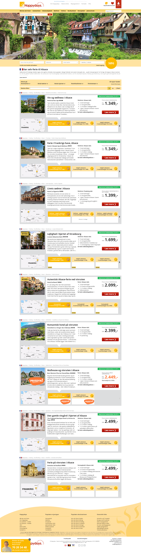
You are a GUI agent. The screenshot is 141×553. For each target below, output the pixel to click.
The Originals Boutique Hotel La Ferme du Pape (63, 410)
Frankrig (31, 92)
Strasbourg (48, 229)
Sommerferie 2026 (50, 523)
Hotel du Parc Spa (62, 92)
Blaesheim (48, 274)
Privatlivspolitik (67, 538)
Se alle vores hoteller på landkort (28, 65)
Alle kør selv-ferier (24, 518)
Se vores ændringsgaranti (103, 525)
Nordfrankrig (37, 92)
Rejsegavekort (75, 4)
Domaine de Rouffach (56, 457)
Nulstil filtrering (115, 84)
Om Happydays (54, 4)
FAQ (89, 4)
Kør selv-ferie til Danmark (78, 526)
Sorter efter (25, 88)
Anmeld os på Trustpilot (103, 518)
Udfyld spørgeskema (102, 526)
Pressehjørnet (23, 528)
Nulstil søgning (100, 65)
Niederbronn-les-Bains (51, 92)
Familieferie (48, 530)
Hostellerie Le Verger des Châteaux (60, 320)
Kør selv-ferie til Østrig (77, 520)
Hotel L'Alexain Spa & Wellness (59, 138)
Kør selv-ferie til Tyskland (77, 523)
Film (21, 525)
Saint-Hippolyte (49, 183)
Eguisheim (48, 410)
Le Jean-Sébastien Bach (57, 229)
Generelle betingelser (82, 538)
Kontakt (84, 4)
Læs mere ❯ (110, 112)
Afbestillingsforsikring (102, 528)
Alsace (43, 92)
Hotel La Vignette (58, 183)
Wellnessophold (49, 526)
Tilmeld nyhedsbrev (102, 530)
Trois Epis (48, 138)
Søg (111, 63)
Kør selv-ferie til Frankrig (77, 522)
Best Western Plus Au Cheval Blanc (61, 365)
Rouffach (48, 457)
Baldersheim (49, 365)
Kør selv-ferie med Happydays (59, 1)
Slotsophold (48, 518)
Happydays (25, 92)
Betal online (65, 4)
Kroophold (48, 522)
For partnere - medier (25, 522)
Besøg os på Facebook (103, 520)
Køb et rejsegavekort (102, 522)
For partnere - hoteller (25, 523)
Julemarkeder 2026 (50, 525)
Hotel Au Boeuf (55, 274)
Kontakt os (22, 530)
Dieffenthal (48, 320)
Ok (50, 14)
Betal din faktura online (103, 523)
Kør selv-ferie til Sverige (77, 525)
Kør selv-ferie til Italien (77, 518)
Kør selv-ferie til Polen (77, 528)
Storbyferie (48, 528)
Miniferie (47, 520)
